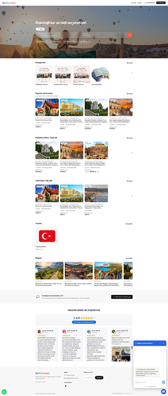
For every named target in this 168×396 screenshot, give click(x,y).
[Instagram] (65, 386)
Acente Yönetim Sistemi (127, 393)
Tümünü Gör (129, 223)
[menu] (160, 343)
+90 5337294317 (70, 375)
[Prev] (36, 72)
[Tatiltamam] (9, 2)
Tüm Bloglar (129, 258)
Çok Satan (39, 100)
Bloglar (139, 3)
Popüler (113, 100)
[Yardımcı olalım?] (4, 391)
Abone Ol (99, 377)
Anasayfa (133, 3)
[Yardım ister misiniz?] (163, 391)
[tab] (40, 29)
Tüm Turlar (129, 63)
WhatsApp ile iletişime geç (123, 297)
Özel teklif (88, 143)
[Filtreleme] (129, 35)
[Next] (131, 72)
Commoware (153, 386)
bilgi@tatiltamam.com (72, 378)
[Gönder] (163, 382)
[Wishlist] (56, 100)
